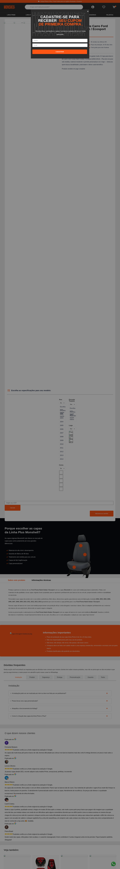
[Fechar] (87, 11)
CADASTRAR (60, 51)
